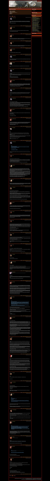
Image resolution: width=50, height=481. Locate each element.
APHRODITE (13, 89)
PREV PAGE (11, 475)
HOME (30, 117)
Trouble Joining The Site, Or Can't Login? (35, 22)
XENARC (13, 69)
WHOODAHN (13, 254)
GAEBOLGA (13, 109)
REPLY (23, 117)
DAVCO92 (13, 211)
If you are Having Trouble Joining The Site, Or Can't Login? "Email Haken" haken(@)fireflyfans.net (36, 18)
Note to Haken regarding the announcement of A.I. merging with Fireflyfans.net (36, 19)
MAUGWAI (13, 202)
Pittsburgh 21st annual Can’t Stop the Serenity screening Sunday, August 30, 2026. (36, 24)
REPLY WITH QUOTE (26, 117)
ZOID (12, 458)
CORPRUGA (13, 80)
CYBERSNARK (13, 187)
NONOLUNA (13, 62)
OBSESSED (13, 165)
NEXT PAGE (14, 475)
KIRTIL (13, 155)
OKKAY (13, 220)
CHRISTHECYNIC (14, 55)
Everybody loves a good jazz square (35, 23)
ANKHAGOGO (13, 421)
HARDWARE (13, 446)
